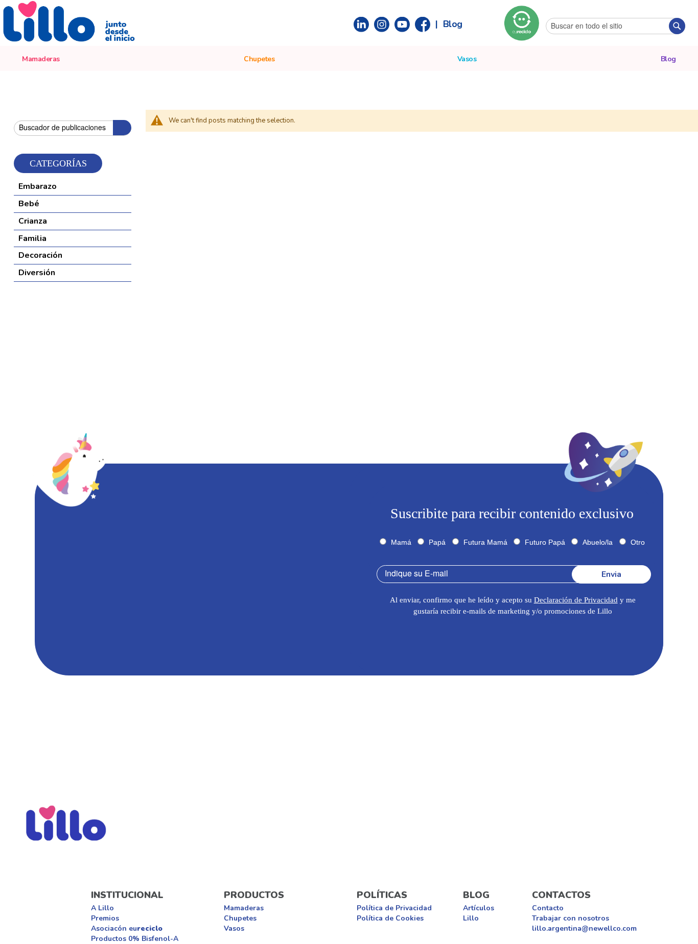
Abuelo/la (598, 542)
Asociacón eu (126, 928)
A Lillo (102, 908)
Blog (452, 23)
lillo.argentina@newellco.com (584, 928)
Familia (32, 238)
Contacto (548, 908)
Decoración (40, 255)
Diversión (36, 272)
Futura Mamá (485, 542)
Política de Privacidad (394, 908)
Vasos (234, 928)
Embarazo (37, 186)
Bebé (28, 203)
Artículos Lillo (478, 913)
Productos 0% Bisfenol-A (134, 938)
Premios (105, 918)
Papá (437, 542)
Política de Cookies (390, 918)
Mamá (401, 542)
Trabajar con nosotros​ (570, 918)
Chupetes (240, 918)
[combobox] (615, 26)
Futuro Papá (545, 542)
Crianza (32, 221)
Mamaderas (244, 908)
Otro (638, 542)
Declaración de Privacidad (576, 600)
